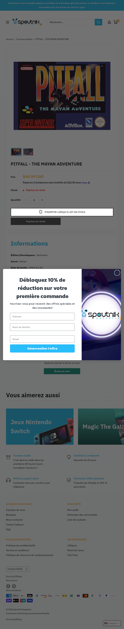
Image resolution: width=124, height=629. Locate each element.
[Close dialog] (117, 272)
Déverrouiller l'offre (42, 348)
